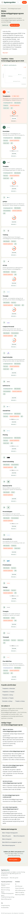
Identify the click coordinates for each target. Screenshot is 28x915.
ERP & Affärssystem (20, 890)
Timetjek (5, 296)
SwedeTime (6, 410)
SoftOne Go (6, 385)
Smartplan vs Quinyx (7, 701)
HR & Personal (18, 886)
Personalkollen (7, 539)
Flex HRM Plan (7, 661)
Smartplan (6, 131)
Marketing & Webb (19, 894)
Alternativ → (14, 121)
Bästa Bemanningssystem (8, 845)
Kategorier (4, 8)
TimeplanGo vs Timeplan (8, 691)
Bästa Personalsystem (19, 836)
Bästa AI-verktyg (5, 889)
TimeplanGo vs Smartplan (8, 688)
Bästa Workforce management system (11, 842)
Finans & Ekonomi (19, 888)
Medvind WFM (7, 486)
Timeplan (6, 166)
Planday (5, 435)
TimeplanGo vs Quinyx (7, 694)
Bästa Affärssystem (6, 899)
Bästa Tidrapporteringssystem (10, 832)
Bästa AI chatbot (5, 887)
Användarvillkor (5, 907)
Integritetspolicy (5, 905)
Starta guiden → (14, 859)
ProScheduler (7, 565)
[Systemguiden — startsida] (8, 2)
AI (15, 884)
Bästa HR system (6, 836)
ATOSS (5, 265)
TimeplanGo (6, 96)
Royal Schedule (7, 357)
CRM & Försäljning (19, 892)
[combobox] (19, 2)
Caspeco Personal (8, 326)
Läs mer (14, 118)
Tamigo (5, 587)
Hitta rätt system (14, 877)
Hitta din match (15, 25)
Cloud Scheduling (8, 461)
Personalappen (7, 511)
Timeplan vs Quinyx (20, 701)
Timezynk (6, 637)
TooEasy (5, 235)
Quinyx (5, 201)
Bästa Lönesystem (6, 839)
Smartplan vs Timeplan (8, 698)
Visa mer (5, 52)
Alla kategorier (5, 877)
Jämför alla (5, 25)
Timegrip (5, 611)
